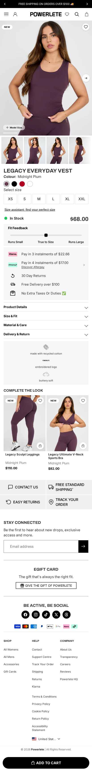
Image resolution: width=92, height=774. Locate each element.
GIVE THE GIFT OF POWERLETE (48, 585)
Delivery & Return (17, 334)
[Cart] (87, 14)
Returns (37, 679)
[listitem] (6, 184)
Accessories (11, 664)
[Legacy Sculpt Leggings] (25, 423)
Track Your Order (43, 664)
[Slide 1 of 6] (12, 150)
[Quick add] (40, 445)
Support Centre (41, 657)
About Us (65, 649)
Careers (65, 664)
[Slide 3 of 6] (57, 150)
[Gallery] (46, 78)
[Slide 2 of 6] (35, 150)
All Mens (9, 657)
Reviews (65, 671)
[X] (56, 615)
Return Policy (40, 718)
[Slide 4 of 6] (80, 150)
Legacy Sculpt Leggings (22, 454)
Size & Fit (10, 316)
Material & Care (15, 325)
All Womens (11, 649)
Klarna (36, 686)
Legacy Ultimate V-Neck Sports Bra (66, 456)
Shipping (37, 671)
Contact (37, 649)
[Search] (77, 14)
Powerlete (37, 749)
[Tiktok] (46, 615)
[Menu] (5, 14)
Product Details (15, 307)
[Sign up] (83, 546)
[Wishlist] (67, 14)
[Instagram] (36, 615)
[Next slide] (86, 78)
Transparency (69, 657)
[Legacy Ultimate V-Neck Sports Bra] (67, 423)
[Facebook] (25, 615)
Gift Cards (10, 671)
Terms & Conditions (44, 696)
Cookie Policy (40, 711)
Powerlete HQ (69, 679)
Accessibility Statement (40, 728)
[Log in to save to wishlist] (85, 27)
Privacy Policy (41, 704)
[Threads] (67, 615)
